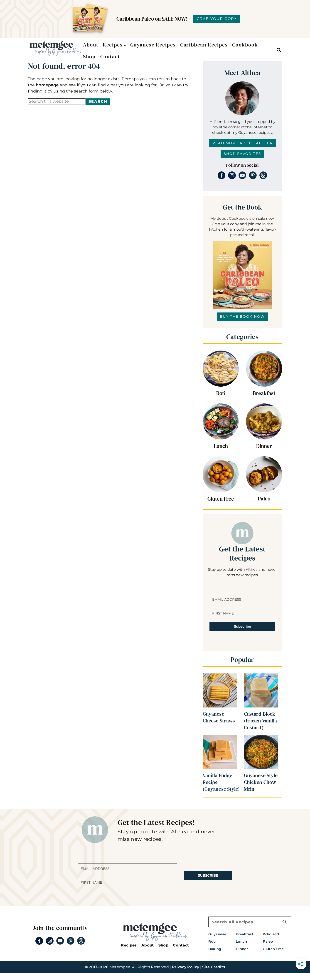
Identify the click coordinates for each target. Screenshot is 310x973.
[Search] (284, 922)
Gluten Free (220, 498)
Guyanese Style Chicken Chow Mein (261, 782)
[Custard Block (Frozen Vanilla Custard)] (261, 677)
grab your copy (217, 19)
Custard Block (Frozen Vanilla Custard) (260, 720)
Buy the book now (242, 316)
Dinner (264, 446)
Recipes (129, 945)
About (147, 945)
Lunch (221, 446)
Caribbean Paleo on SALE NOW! (152, 18)
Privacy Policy (185, 967)
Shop (163, 945)
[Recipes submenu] (124, 44)
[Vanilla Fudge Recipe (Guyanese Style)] (220, 739)
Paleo (264, 498)
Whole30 (271, 934)
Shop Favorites (242, 153)
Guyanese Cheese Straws (219, 717)
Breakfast (264, 393)
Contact (181, 945)
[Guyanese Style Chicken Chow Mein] (261, 739)
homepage (47, 85)
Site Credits (213, 967)
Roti (220, 393)
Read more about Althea (242, 143)
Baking (214, 949)
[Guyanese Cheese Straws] (220, 677)
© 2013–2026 (96, 967)
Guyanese (217, 934)
